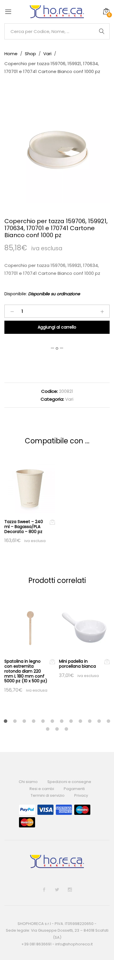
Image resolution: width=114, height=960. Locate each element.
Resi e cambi (42, 788)
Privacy (81, 795)
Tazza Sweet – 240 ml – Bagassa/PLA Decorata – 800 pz (23, 526)
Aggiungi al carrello (57, 327)
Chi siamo (28, 781)
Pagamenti (74, 788)
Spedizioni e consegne (69, 781)
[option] (57, 150)
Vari (69, 399)
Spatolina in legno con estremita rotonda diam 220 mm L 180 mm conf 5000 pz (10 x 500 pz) (25, 671)
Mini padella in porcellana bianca (77, 663)
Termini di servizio (48, 795)
